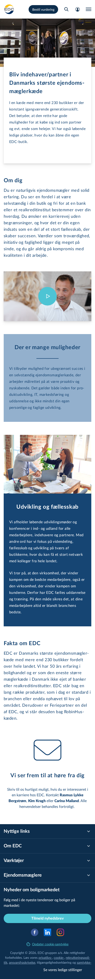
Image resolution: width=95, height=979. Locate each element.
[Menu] (88, 9)
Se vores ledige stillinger (62, 969)
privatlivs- (45, 957)
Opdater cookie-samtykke (50, 944)
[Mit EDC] (77, 9)
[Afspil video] (47, 296)
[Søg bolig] (66, 9)
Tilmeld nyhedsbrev (47, 918)
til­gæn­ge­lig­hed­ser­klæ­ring (54, 962)
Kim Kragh (37, 801)
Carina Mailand (66, 801)
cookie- (59, 957)
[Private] (9, 9)
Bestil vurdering (43, 9)
